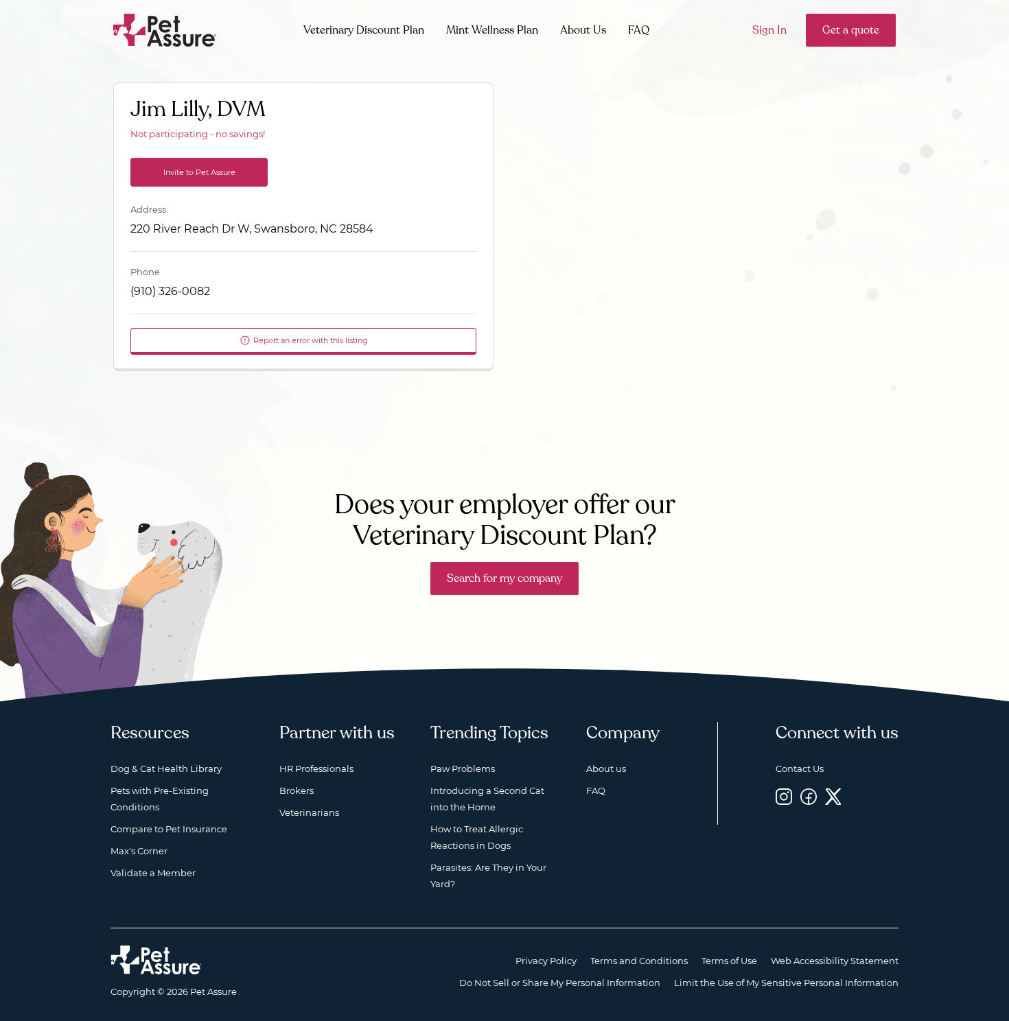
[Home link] (156, 960)
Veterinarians (309, 812)
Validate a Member (153, 872)
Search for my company (504, 578)
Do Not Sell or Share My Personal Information (559, 982)
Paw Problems (462, 768)
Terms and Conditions (639, 960)
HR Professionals (316, 768)
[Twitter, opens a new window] (833, 796)
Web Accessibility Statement (834, 960)
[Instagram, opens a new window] (784, 796)
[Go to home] (165, 29)
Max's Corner (139, 850)
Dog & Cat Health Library (166, 768)
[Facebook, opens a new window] (808, 796)
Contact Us (800, 768)
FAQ (638, 30)
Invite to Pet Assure (199, 172)
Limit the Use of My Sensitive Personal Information (786, 982)
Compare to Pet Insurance (169, 828)
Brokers (296, 790)
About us (606, 768)
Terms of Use (729, 960)
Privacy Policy (546, 960)
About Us (583, 30)
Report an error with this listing (310, 340)
